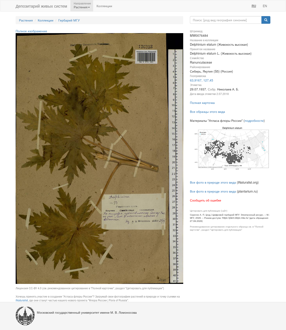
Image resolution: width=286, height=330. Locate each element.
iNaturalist (22, 300)
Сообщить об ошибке (205, 200)
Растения (26, 20)
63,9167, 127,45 (201, 80)
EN (265, 6)
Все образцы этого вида (207, 111)
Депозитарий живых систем (41, 6)
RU (254, 6)
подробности (254, 120)
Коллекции (104, 6)
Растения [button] (81, 7)
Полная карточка (202, 102)
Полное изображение (31, 31)
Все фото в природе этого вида (213, 182)
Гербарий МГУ (69, 20)
